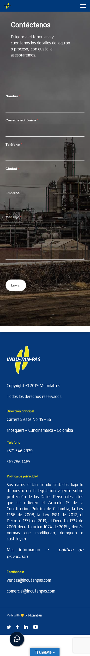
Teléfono (14, 145)
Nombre (13, 96)
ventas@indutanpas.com (29, 580)
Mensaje (13, 217)
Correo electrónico (22, 120)
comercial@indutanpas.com (31, 590)
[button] (83, 5)
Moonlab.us (50, 385)
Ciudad (12, 169)
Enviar (16, 285)
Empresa (13, 193)
